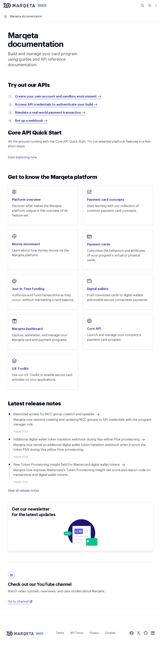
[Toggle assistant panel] (150, 5)
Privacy (94, 633)
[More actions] (156, 5)
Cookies (110, 633)
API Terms (76, 633)
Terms (60, 633)
